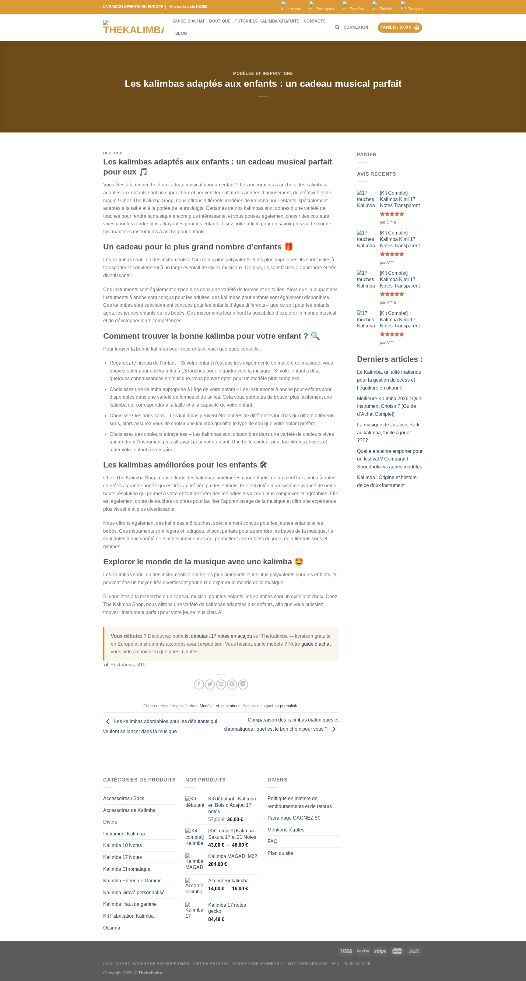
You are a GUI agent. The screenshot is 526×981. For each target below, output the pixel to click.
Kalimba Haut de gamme (130, 904)
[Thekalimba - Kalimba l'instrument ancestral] (133, 27)
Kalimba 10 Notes (122, 845)
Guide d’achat (189, 21)
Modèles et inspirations (263, 73)
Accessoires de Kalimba (129, 810)
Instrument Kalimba (124, 833)
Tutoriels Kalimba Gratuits (267, 21)
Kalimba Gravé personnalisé (134, 892)
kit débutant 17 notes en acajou (218, 636)
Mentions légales (286, 829)
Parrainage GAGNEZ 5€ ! (295, 817)
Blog (181, 33)
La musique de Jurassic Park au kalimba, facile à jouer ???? (388, 432)
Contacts (315, 21)
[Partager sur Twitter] (210, 684)
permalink (288, 706)
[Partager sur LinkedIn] (243, 684)
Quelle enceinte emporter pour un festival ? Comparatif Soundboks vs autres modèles (390, 459)
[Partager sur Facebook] (199, 684)
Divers (110, 821)
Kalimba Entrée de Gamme (132, 880)
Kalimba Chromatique (126, 869)
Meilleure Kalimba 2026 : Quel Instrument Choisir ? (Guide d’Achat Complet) (390, 406)
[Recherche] (337, 27)
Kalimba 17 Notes (122, 857)
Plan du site (280, 853)
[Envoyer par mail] (221, 684)
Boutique (219, 21)
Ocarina (111, 927)
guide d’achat (316, 644)
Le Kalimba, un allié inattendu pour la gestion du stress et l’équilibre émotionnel (389, 379)
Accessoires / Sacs (123, 798)
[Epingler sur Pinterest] (232, 684)
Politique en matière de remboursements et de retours (300, 802)
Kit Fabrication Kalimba (128, 916)
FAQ (272, 841)
